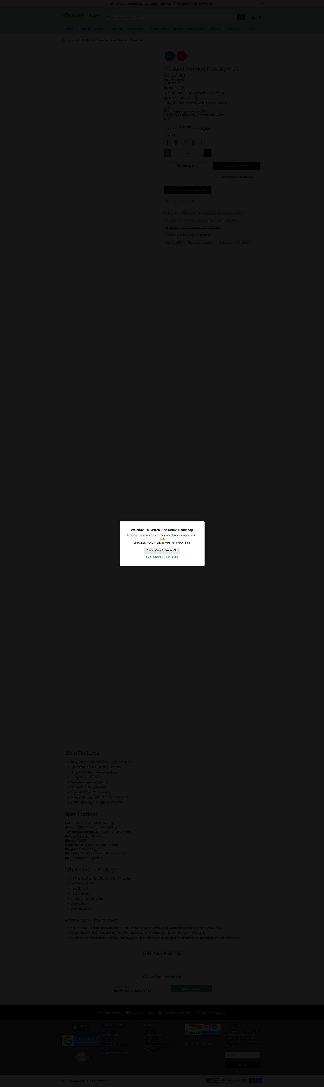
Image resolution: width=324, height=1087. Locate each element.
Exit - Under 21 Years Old (162, 557)
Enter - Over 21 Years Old (162, 550)
